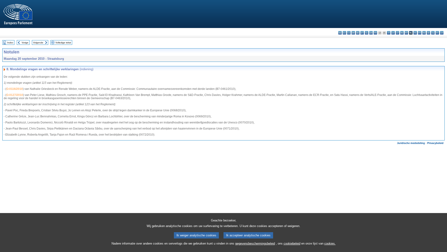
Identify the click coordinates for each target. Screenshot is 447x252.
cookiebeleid (292, 243)
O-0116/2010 (14, 89)
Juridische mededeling (411, 143)
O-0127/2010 (14, 95)
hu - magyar (402, 33)
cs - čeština (349, 33)
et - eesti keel (362, 33)
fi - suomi (437, 33)
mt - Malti (406, 33)
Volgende (38, 42)
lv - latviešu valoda (393, 33)
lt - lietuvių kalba (397, 33)
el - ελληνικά (366, 33)
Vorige (25, 42)
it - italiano (388, 33)
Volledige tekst (63, 42)
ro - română (424, 33)
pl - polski (415, 33)
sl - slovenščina (433, 33)
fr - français (375, 33)
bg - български (340, 33)
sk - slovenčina (428, 33)
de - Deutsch (357, 33)
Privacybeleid (435, 143)
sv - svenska (442, 33)
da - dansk (353, 33)
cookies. (330, 243)
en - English (371, 33)
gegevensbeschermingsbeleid (255, 243)
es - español (344, 33)
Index (10, 42)
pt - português (419, 33)
